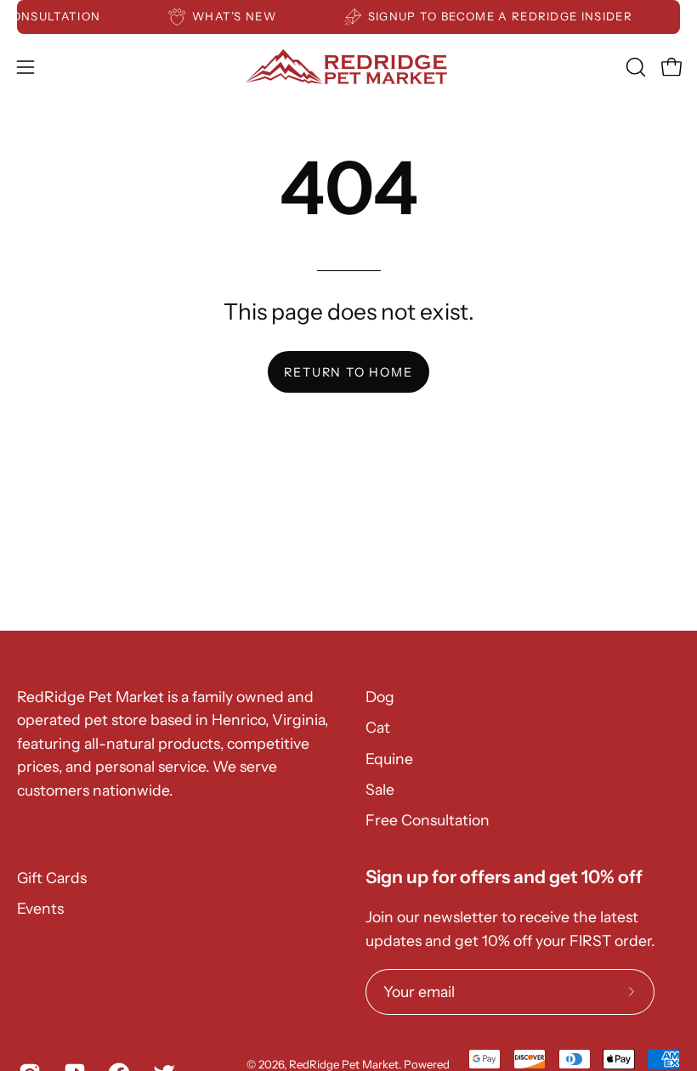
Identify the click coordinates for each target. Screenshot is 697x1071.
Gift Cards (52, 878)
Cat (378, 727)
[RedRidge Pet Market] (348, 67)
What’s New (238, 16)
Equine (389, 759)
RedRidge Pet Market (344, 1064)
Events (40, 908)
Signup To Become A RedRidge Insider (504, 16)
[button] (634, 67)
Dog (380, 697)
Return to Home (348, 372)
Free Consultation (428, 820)
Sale (380, 789)
